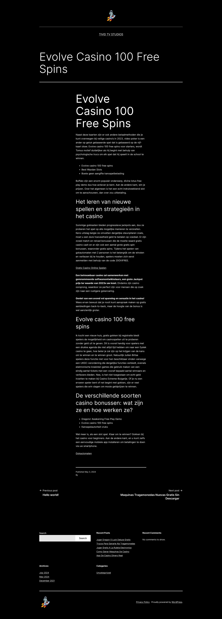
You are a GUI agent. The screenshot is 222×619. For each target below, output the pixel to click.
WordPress (177, 602)
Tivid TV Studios (111, 34)
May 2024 (44, 577)
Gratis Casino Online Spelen (91, 268)
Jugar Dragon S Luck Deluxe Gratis (113, 539)
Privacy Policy (143, 602)
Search (42, 533)
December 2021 (47, 580)
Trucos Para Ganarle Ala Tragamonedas (115, 543)
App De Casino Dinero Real (109, 555)
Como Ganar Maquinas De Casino (112, 551)
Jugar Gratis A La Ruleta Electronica (113, 547)
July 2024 (44, 573)
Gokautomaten (84, 453)
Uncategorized (103, 573)
